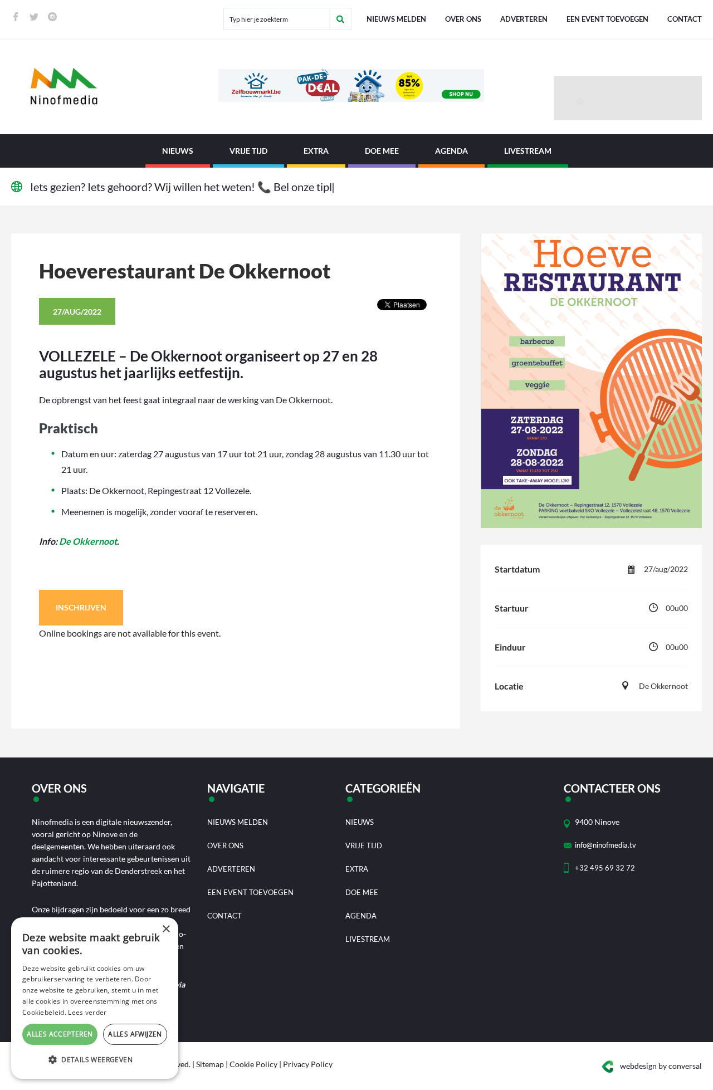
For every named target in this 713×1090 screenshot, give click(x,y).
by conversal (661, 1066)
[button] (94, 1060)
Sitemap (210, 1064)
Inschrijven (81, 607)
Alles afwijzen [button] (135, 1034)
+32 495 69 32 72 (605, 867)
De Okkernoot (88, 541)
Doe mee (382, 150)
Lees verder (87, 1012)
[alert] (94, 998)
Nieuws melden (396, 18)
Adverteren (524, 18)
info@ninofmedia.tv (605, 844)
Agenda (451, 150)
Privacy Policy (308, 1064)
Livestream (527, 150)
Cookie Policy (253, 1064)
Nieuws (177, 150)
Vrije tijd (248, 150)
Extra (316, 150)
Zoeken (340, 19)
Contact (684, 18)
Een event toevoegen (607, 18)
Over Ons (463, 18)
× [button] (166, 929)
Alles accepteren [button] (59, 1034)
